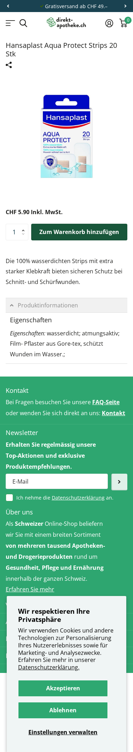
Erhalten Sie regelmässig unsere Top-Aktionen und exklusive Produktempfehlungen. (51, 455)
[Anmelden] (109, 23)
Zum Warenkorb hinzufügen (79, 232)
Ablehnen (63, 710)
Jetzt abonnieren (119, 482)
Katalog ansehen (10, 23)
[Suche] (23, 23)
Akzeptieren (63, 688)
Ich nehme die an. (64, 497)
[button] (8, 6)
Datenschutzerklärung (78, 497)
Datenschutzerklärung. (48, 667)
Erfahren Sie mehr (30, 589)
